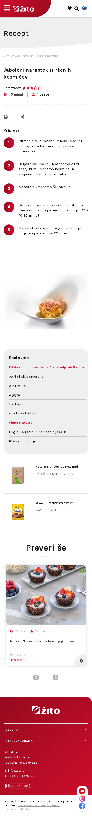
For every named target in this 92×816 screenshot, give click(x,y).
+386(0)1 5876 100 (21, 775)
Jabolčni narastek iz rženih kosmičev (37, 55)
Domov (8, 55)
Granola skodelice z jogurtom (42, 641)
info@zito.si (16, 770)
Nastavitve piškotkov (17, 809)
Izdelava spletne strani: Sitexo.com (39, 805)
